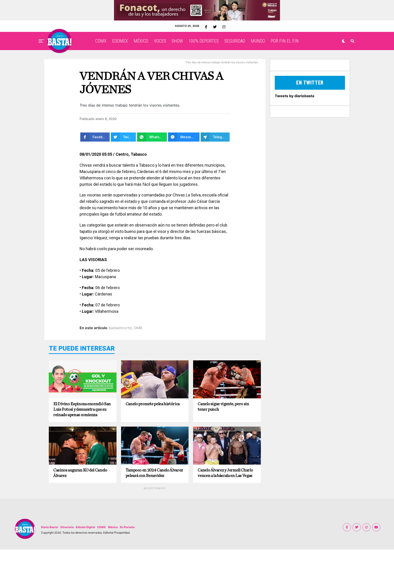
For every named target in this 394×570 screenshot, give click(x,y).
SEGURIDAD (234, 41)
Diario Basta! (49, 527)
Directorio (67, 527)
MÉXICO (141, 41)
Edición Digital (85, 527)
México (113, 527)
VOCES (160, 41)
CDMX (100, 41)
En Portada (127, 527)
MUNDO (258, 41)
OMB (138, 328)
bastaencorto (120, 328)
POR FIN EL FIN (285, 41)
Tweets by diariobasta (294, 96)
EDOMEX (120, 41)
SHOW (177, 41)
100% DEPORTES (204, 41)
